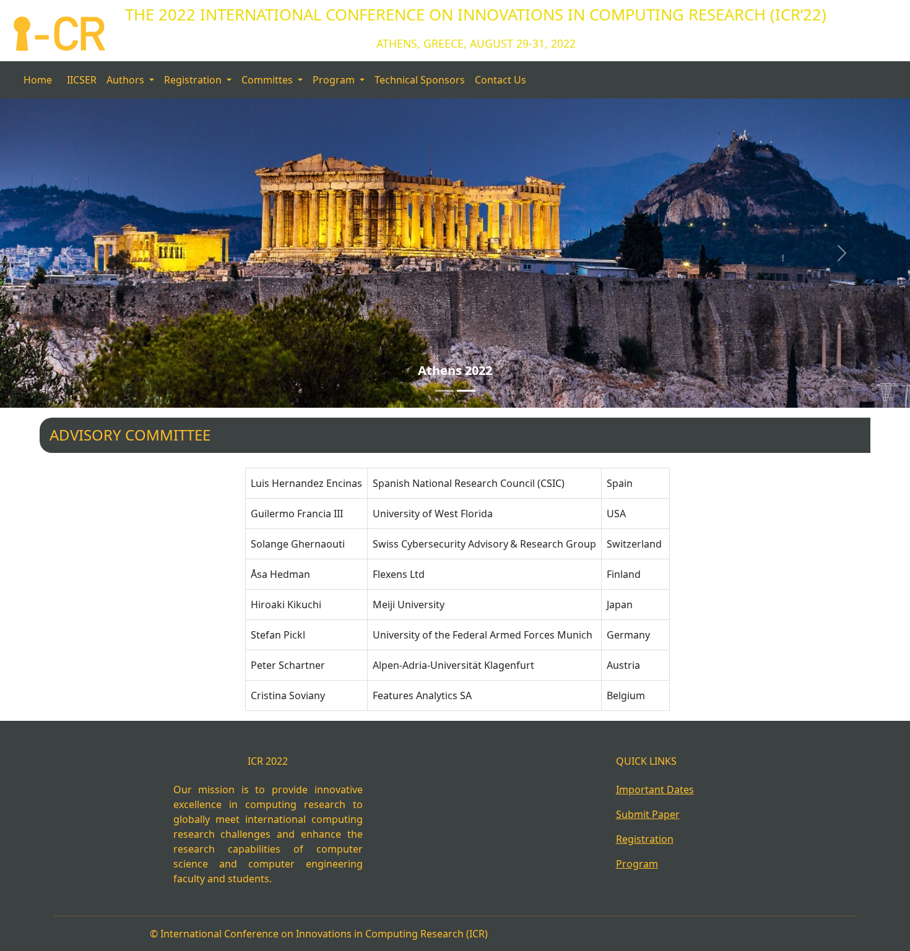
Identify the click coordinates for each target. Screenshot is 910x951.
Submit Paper (648, 814)
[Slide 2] (466, 391)
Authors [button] (126, 80)
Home (38, 80)
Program (637, 864)
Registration (645, 839)
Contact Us (500, 80)
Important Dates (655, 789)
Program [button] (335, 80)
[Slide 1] (444, 391)
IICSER (82, 80)
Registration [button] (194, 80)
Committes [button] (268, 80)
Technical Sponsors (420, 80)
